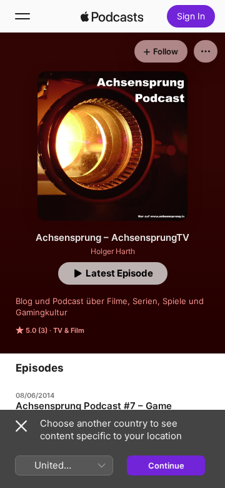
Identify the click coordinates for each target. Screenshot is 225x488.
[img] (111, 16)
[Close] (21, 426)
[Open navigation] (22, 16)
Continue (166, 465)
